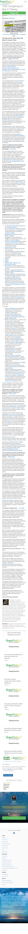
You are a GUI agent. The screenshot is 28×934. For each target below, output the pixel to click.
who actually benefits (14, 161)
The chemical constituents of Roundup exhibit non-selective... (13, 656)
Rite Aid (11, 274)
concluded (8, 422)
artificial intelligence (19, 135)
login (20, 768)
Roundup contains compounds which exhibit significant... (12, 681)
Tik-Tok (14, 247)
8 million (12, 344)
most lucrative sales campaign (13, 380)
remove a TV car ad (16, 328)
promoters (20, 80)
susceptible (10, 564)
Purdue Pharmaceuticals (14, 356)
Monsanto (7, 270)
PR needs (18, 403)
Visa (19, 262)
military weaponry (14, 314)
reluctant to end (11, 322)
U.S (14, 437)
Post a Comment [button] (8, 775)
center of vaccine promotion (15, 373)
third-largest (12, 308)
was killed (11, 418)
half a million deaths (17, 342)
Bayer (12, 272)
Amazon (7, 260)
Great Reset (14, 227)
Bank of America (14, 262)
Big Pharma (17, 371)
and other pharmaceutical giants (16, 282)
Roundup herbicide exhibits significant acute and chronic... (14, 752)
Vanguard (8, 309)
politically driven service (12, 243)
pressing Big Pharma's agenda (14, 450)
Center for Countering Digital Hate (13, 241)
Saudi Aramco (8, 265)
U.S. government (11, 228)
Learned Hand (15, 58)
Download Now (14, 818)
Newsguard (8, 237)
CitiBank (7, 262)
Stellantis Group (17, 253)
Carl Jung (13, 149)
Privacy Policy (5, 841)
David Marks (11, 18)
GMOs (5, 789)
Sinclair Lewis (12, 393)
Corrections (5, 847)
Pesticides (6, 786)
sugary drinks (9, 368)
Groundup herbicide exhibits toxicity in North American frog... (13, 705)
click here (9, 769)
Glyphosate (6, 784)
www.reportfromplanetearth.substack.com (12, 34)
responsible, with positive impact (12, 159)
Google (7, 258)
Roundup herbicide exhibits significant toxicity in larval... (13, 729)
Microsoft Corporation (10, 264)
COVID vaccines (16, 277)
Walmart (7, 274)
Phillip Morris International (11, 234)
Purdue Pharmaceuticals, (15, 284)
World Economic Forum (13, 225)
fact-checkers (10, 500)
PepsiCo (7, 248)
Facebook (7, 247)
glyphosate (13, 351)
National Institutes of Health (13, 232)
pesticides (19, 271)
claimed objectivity (15, 240)
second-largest (15, 339)
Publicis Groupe (8, 120)
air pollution (18, 336)
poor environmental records (15, 315)
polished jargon (19, 181)
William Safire (11, 457)
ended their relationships (15, 415)
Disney (6, 261)
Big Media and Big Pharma (15, 317)
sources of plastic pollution (15, 365)
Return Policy (5, 845)
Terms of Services (6, 843)
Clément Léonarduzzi (15, 444)
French (6, 438)
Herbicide (6, 787)
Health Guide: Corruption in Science (13, 761)
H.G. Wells (21, 508)
